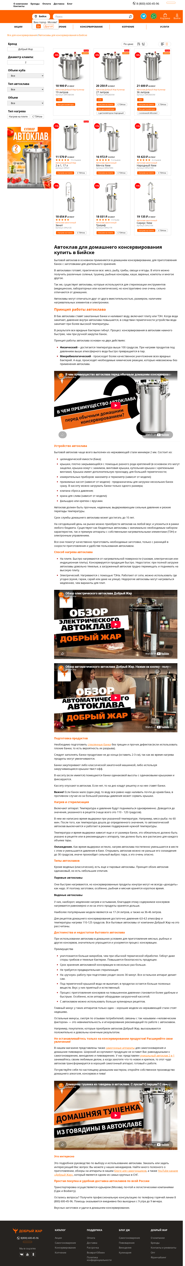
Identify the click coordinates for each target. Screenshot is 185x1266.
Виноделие (125, 1247)
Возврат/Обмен (96, 1252)
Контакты (19, 6)
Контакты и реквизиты (163, 1247)
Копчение (60, 1252)
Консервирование (65, 1247)
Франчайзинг (158, 1257)
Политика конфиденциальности (99, 1259)
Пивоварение (127, 1242)
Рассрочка (93, 1247)
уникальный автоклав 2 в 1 (157, 1055)
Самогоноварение (65, 1242)
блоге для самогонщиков (130, 1171)
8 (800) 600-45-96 (147, 3)
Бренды (35, 3)
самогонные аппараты (120, 1048)
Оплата (46, 3)
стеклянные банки (99, 744)
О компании (20, 3)
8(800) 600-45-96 (30, 1238)
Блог (69, 3)
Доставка (59, 3)
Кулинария (125, 1252)
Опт (153, 1252)
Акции (58, 1237)
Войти (177, 18)
